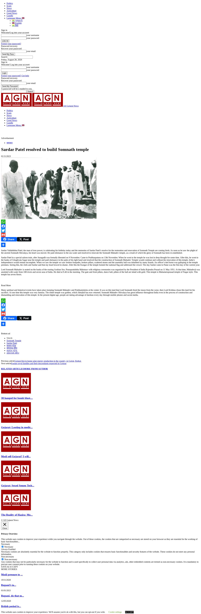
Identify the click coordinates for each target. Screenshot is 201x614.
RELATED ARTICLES (12, 369)
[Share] (100, 245)
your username (32, 35)
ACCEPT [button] (129, 612)
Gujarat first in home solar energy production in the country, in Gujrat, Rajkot (47, 361)
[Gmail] (100, 235)
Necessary (8, 547)
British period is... (11, 606)
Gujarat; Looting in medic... (17, 427)
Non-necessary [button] (7, 556)
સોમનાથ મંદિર (13, 353)
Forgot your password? (11, 44)
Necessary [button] (5, 544)
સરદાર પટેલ (12, 350)
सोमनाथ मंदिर (12, 348)
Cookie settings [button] (115, 612)
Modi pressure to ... (12, 574)
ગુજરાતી (18, 20)
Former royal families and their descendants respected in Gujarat (38, 363)
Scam (9, 6)
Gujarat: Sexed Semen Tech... (17, 485)
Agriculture (11, 11)
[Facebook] (100, 226)
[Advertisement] (63, 133)
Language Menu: (14, 18)
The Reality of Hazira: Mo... (17, 514)
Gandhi (10, 15)
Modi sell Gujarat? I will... (16, 456)
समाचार (10, 143)
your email (31, 51)
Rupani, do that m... (12, 595)
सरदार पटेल (11, 345)
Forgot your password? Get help (15, 76)
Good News (12, 13)
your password (32, 38)
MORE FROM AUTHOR (36, 369)
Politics (10, 3)
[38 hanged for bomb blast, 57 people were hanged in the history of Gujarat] (16, 393)
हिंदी (16, 25)
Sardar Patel (12, 343)
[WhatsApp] (100, 222)
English (18, 23)
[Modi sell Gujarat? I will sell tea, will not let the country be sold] (16, 451)
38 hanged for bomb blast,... (17, 398)
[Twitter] (100, 230)
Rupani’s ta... (8, 585)
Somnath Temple (14, 340)
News (9, 8)
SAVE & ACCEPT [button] (9, 567)
